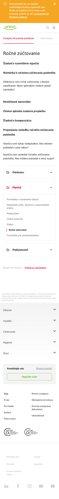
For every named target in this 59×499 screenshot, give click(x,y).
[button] (29, 312)
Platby (10, 224)
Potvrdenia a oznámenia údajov (23, 199)
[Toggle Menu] (54, 27)
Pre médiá (9, 406)
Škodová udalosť (44, 368)
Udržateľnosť (38, 415)
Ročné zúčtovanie (18, 230)
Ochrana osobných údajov (14, 473)
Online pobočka (15, 219)
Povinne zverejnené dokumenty (41, 408)
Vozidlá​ (7, 320)
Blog (6, 393)
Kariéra (7, 412)
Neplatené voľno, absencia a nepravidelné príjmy (28, 206)
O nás (6, 400)
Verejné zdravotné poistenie (18, 38)
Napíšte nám (29, 376)
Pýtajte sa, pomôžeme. (35, 267)
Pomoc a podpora (40, 393)
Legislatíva (38, 464)
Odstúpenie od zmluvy (42, 400)
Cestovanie (46, 38)
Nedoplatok (13, 213)
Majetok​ (7, 342)
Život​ (6, 353)
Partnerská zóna (13, 457)
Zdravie (7, 310)
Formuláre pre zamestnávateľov (23, 235)
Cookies (37, 457)
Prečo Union (10, 418)
